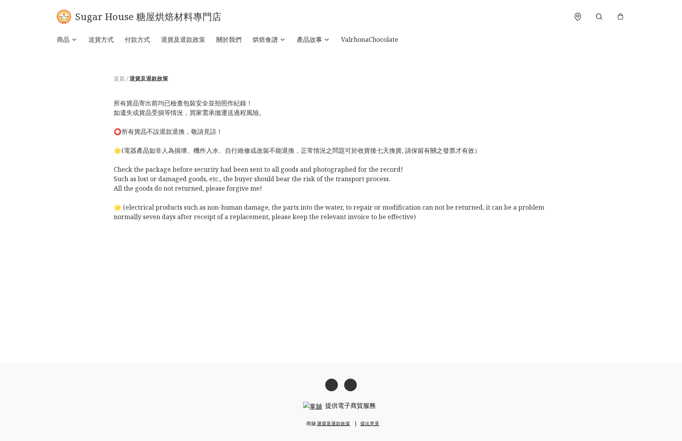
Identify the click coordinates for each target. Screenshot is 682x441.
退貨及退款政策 (183, 39)
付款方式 (137, 39)
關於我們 (229, 39)
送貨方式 (101, 39)
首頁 (119, 78)
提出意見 (369, 423)
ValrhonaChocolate (369, 39)
